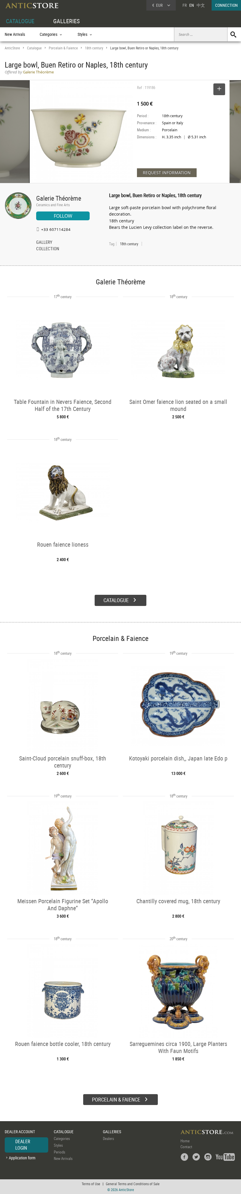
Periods (59, 1152)
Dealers (108, 1138)
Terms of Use (91, 1183)
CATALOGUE (20, 21)
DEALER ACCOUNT (20, 1131)
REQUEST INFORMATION (167, 172)
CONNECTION (226, 5)
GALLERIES (66, 21)
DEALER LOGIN (22, 1144)
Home (185, 1140)
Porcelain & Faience (63, 48)
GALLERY (44, 242)
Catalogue (34, 48)
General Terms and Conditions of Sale (133, 1183)
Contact (186, 1146)
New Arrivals (15, 34)
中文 (201, 5)
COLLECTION (47, 249)
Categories (62, 1138)
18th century (94, 48)
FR (185, 5)
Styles (58, 1145)
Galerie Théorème (58, 198)
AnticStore (12, 48)
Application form (22, 1158)
